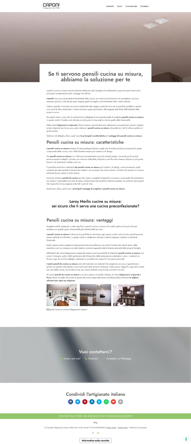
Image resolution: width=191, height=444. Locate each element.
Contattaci (144, 6)
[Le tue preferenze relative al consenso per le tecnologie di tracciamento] (186, 439)
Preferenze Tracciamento (138, 427)
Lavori (119, 6)
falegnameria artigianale (67, 125)
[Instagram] (98, 433)
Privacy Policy (111, 427)
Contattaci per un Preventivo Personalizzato (95, 416)
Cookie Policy (123, 427)
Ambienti (110, 6)
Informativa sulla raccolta (95, 440)
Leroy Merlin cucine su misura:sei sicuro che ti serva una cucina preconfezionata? (95, 203)
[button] (70, 401)
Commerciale (131, 6)
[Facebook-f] (93, 433)
